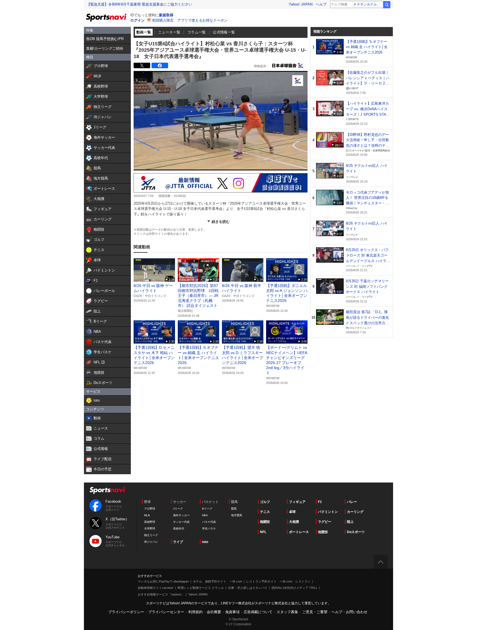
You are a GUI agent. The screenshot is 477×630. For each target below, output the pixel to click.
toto (205, 542)
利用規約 (195, 612)
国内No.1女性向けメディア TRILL (294, 587)
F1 (320, 502)
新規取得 (166, 15)
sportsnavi (107, 490)
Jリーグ (178, 508)
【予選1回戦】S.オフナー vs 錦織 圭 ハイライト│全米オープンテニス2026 (367, 46)
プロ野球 (149, 508)
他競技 (323, 532)
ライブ (178, 542)
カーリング (355, 512)
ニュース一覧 (169, 32)
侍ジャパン (151, 541)
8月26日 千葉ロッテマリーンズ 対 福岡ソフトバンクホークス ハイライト (367, 286)
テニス (265, 512)
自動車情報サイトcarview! (155, 587)
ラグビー (324, 522)
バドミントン (328, 512)
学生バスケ (209, 528)
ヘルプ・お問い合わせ (349, 612)
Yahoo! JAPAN (300, 4)
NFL (263, 532)
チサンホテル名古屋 (370, 4)
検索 (386, 4)
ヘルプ (321, 4)
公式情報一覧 (224, 32)
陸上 (350, 522)
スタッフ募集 (287, 612)
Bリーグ (207, 508)
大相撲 (294, 522)
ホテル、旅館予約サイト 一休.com (217, 581)
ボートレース (299, 532)
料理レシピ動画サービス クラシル (200, 587)
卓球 (292, 512)
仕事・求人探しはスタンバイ (247, 587)
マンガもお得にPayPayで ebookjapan (163, 581)
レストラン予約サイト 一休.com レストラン (278, 581)
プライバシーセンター (166, 612)
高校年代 (178, 528)
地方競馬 (236, 515)
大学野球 (149, 528)
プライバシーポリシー (126, 612)
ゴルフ (265, 502)
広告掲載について (258, 612)
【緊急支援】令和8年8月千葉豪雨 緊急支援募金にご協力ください (139, 4)
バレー (352, 502)
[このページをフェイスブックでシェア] (160, 65)
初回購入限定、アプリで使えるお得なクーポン (189, 20)
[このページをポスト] (142, 65)
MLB (147, 515)
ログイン (137, 20)
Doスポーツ (356, 532)
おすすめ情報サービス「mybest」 (161, 594)
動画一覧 (143, 32)
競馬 (234, 508)
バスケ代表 (209, 521)
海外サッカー (181, 515)
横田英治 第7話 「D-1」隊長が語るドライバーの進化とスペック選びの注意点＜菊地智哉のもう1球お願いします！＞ (367, 323)
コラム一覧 (196, 32)
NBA (205, 515)
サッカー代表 (181, 521)
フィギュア (297, 502)
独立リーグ (151, 535)
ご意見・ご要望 (314, 612)
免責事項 (232, 612)
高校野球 (149, 521)
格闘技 (265, 522)
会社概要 (214, 612)
